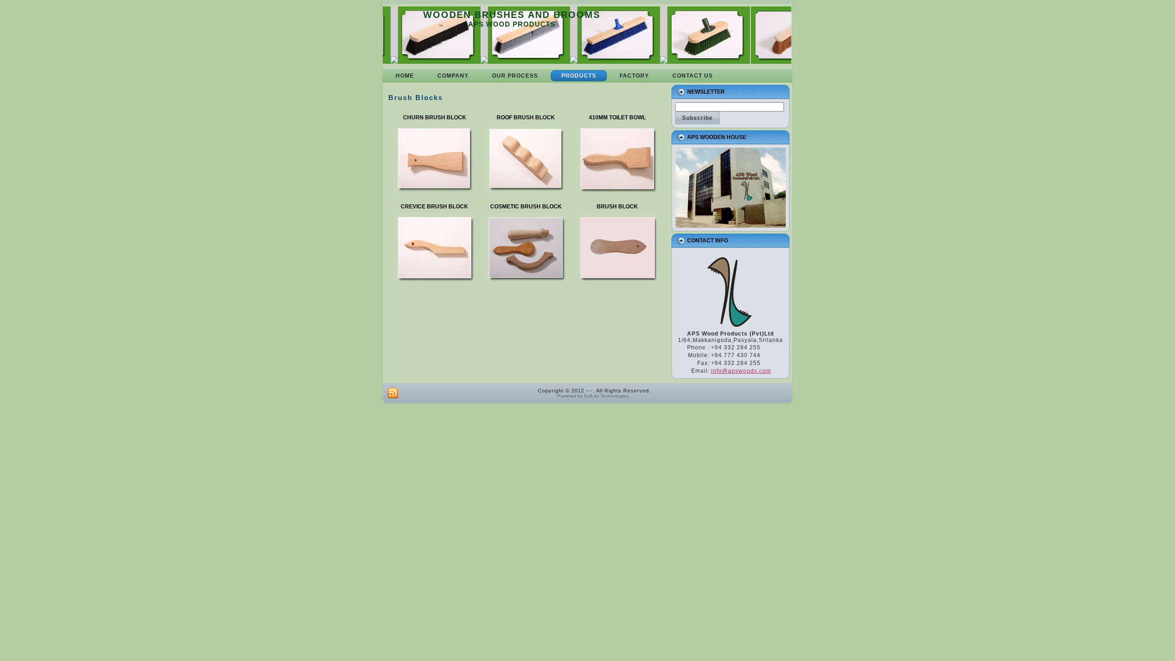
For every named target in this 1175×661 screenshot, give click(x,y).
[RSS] (392, 393)
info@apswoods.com (741, 371)
